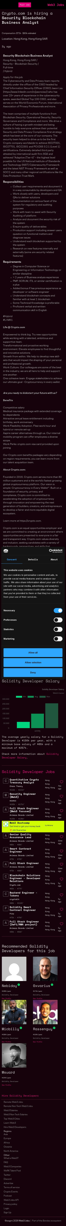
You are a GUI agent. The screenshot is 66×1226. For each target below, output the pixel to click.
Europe (7, 1139)
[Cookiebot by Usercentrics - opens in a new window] (49, 551)
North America (11, 1151)
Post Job (25, 4)
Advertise (8, 1183)
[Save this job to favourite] (61, 782)
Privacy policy (10, 1204)
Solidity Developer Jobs (28, 771)
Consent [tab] (12, 559)
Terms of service (12, 1188)
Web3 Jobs (56, 5)
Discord (8, 1179)
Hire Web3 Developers (15, 1127)
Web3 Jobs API (11, 1200)
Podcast (8, 1196)
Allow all (33, 652)
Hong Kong (50, 787)
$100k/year (6, 991)
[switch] (58, 619)
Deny (33, 672)
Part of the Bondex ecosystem (46, 1221)
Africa (7, 1143)
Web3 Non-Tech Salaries (15, 1115)
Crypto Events (11, 1192)
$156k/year (6, 1034)
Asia (6, 1134)
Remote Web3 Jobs (13, 1102)
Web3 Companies (12, 1167)
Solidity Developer (10, 995)
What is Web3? (11, 1158)
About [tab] (54, 559)
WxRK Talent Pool (12, 1171)
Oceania (8, 1147)
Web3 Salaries (11, 1111)
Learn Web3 (10, 1123)
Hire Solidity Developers (20, 1095)
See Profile (6, 998)
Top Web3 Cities (12, 1119)
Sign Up (7, 1213)
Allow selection (33, 662)
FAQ (6, 1162)
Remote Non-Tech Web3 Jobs (18, 1106)
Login (6, 1209)
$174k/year (37, 991)
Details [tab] (33, 559)
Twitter (7, 1175)
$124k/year (6, 1078)
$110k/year (37, 1034)
